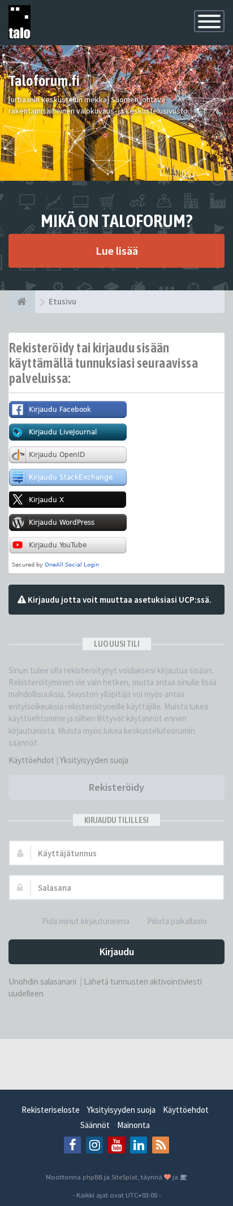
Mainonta (133, 1125)
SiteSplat (124, 1176)
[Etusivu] (21, 301)
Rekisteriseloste (50, 1109)
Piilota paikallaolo (177, 921)
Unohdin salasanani (42, 981)
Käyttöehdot (31, 760)
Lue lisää (117, 250)
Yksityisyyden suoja (94, 760)
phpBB (92, 1176)
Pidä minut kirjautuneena (86, 921)
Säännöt (95, 1125)
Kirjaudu (117, 951)
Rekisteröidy (116, 787)
